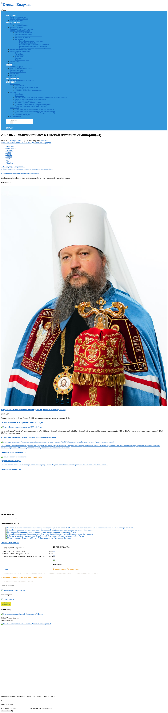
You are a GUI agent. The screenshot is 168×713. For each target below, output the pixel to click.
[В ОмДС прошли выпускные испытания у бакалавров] (27, 530)
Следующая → (19, 167)
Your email (5, 708)
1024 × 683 (45, 141)
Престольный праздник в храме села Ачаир (59, 532)
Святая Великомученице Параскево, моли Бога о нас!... (71, 534)
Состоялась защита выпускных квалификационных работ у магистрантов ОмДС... (103, 528)
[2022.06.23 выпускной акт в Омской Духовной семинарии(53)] (26, 143)
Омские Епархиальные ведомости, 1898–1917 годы (22, 423)
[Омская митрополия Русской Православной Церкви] (22, 614)
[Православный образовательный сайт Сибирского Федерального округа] (6, 605)
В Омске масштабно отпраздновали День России (65, 536)
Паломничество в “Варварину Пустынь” (55, 538)
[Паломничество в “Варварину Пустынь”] (22, 538)
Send (3, 711)
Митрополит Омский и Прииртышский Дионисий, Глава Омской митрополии (33, 410)
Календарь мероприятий (11, 469)
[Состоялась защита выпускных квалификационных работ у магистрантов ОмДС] (38, 528)
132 (6, 569)
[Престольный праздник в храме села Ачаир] (23, 532)
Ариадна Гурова (16, 141)
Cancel (9, 711)
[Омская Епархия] (16, 4)
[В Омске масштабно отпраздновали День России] (25, 536)
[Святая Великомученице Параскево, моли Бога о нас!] (27, 534)
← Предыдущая (7, 167)
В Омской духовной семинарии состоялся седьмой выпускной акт (27, 169)
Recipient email (35, 708)
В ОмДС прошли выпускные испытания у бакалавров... (72, 530)
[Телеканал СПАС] (8, 599)
